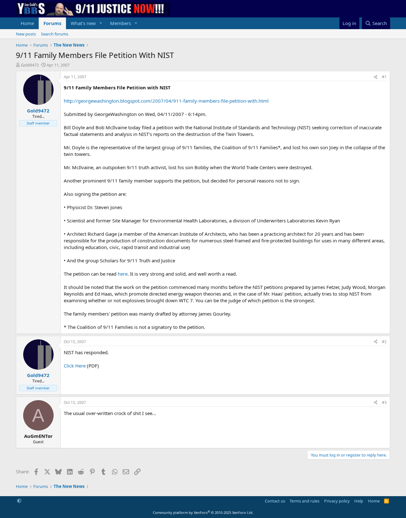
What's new (83, 23)
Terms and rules (304, 501)
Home (27, 23)
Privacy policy (337, 501)
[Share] (375, 77)
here (123, 274)
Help (358, 501)
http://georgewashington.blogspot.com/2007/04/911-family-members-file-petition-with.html (166, 101)
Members (120, 23)
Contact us (275, 501)
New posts (26, 34)
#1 (384, 77)
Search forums (54, 34)
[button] (100, 23)
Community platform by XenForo (203, 512)
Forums (52, 23)
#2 (384, 341)
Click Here (75, 365)
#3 (384, 402)
